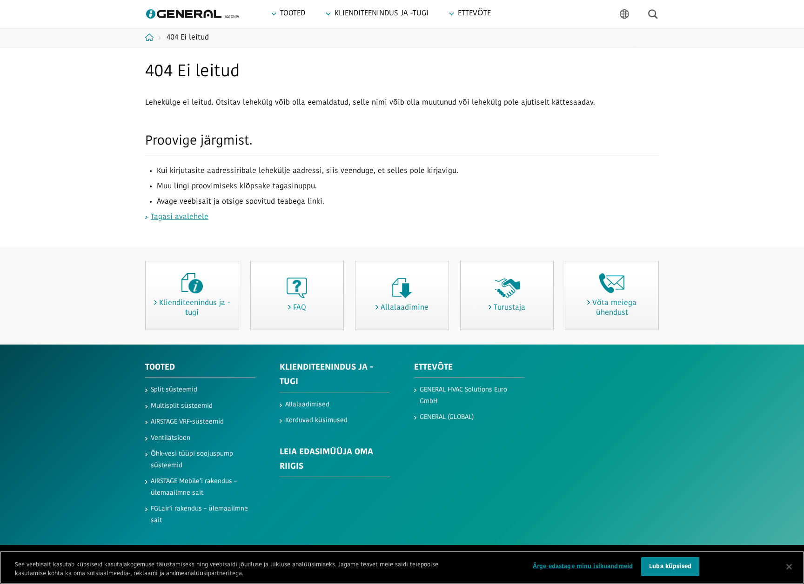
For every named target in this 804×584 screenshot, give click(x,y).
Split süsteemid (174, 389)
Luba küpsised (670, 567)
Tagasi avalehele (179, 217)
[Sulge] (789, 567)
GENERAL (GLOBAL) (447, 417)
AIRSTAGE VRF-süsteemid (187, 421)
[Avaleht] (153, 37)
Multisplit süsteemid (182, 406)
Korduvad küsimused (316, 420)
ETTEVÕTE (433, 368)
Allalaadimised (307, 404)
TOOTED (160, 368)
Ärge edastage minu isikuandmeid (583, 567)
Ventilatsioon (170, 438)
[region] (402, 567)
